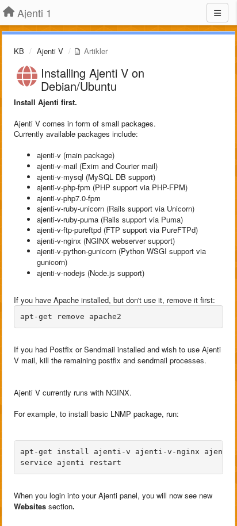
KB (19, 50)
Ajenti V (50, 50)
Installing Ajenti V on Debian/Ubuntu (92, 79)
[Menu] (217, 12)
